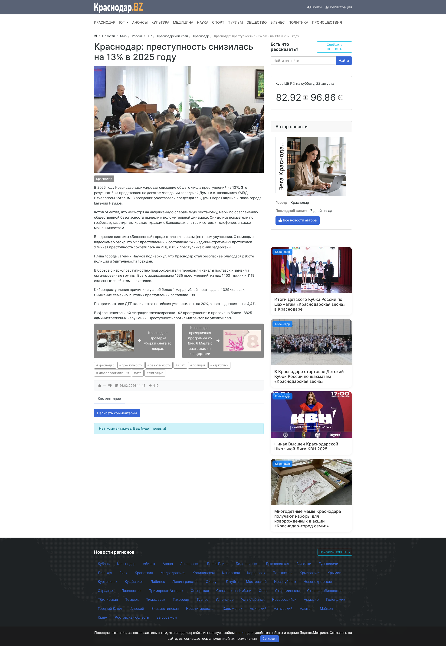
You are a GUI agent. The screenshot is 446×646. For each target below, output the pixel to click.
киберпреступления (113, 373)
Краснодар (104, 179)
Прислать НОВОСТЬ (335, 552)
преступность (131, 365)
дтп (138, 373)
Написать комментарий (117, 413)
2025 (181, 365)
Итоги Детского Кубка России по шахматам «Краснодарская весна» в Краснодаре (309, 304)
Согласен (269, 638)
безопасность (160, 365)
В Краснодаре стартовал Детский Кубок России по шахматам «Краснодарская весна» (309, 376)
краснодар (106, 365)
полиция (199, 365)
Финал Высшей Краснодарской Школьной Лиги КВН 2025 (306, 446)
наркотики (220, 365)
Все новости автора (299, 220)
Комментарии (109, 398)
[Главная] (95, 36)
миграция (156, 373)
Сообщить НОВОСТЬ (334, 47)
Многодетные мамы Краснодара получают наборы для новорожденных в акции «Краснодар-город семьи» (307, 518)
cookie (241, 632)
